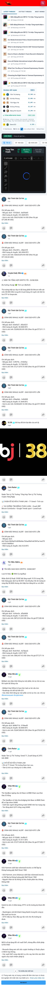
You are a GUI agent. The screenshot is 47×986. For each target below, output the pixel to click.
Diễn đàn (17, 129)
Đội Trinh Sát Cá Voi (16, 198)
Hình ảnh (34, 143)
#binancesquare (7, 695)
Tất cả (8, 143)
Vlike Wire (12, 674)
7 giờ (9, 639)
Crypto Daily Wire (15, 273)
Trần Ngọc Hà (14, 102)
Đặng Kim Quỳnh (15, 111)
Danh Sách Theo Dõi (38, 151)
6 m (9, 201)
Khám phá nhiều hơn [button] (37, 978)
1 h (9, 239)
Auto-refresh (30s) (29, 129)
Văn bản (20, 143)
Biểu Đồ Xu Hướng (26, 151)
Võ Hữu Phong (15, 98)
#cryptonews (18, 695)
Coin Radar (12, 487)
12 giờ (10, 901)
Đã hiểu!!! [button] (23, 982)
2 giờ (9, 313)
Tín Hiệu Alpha (14, 562)
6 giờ (9, 602)
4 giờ (9, 388)
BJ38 (10, 422)
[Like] (23, 228)
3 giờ (9, 350)
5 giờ (9, 490)
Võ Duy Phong (14, 106)
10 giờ (10, 677)
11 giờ (10, 751)
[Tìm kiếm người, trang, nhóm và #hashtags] (43, 3)
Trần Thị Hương (15, 94)
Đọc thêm (5, 223)
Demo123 (13, 124)
